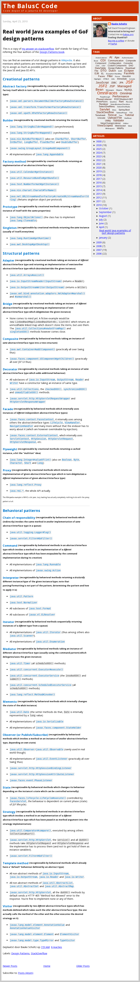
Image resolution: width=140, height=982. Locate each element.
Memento (10, 702)
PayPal (113, 43)
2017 (99, 178)
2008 (99, 246)
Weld (130, 126)
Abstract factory (15, 86)
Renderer (103, 104)
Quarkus (113, 102)
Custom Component (117, 65)
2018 (99, 175)
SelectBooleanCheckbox (120, 104)
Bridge (7, 304)
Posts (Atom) (25, 973)
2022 (99, 160)
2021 (99, 163)
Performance (121, 96)
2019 (99, 171)
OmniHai (126, 93)
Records (129, 102)
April (101, 227)
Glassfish (126, 76)
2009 (99, 242)
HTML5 (106, 79)
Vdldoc (126, 123)
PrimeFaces (102, 101)
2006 (99, 253)
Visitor (7, 906)
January (103, 237)
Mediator (9, 649)
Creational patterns (21, 79)
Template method (16, 863)
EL (102, 73)
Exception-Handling (114, 74)
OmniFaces (107, 93)
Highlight (97, 79)
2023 (99, 156)
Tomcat (112, 115)
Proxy (7, 470)
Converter (128, 63)
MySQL (128, 89)
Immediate (122, 79)
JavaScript (102, 82)
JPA (121, 82)
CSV (103, 66)
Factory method (14, 161)
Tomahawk (100, 115)
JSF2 (102, 86)
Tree (120, 115)
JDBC (114, 82)
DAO (131, 65)
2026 (99, 145)
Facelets (129, 73)
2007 (99, 249)
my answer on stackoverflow (38, 48)
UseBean (128, 118)
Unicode (101, 118)
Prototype (10, 207)
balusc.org (128, 34)
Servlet (105, 109)
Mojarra (119, 90)
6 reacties (56, 947)
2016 (99, 182)
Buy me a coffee (116, 40)
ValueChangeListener (110, 123)
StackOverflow (39, 953)
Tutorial (129, 115)
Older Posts (83, 966)
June (101, 223)
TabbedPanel (121, 113)
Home (46, 966)
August (103, 215)
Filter (110, 76)
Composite (10, 339)
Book (96, 61)
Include (132, 79)
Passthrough (105, 97)
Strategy (9, 812)
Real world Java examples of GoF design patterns (115, 231)
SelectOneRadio (123, 107)
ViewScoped (105, 125)
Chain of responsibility (19, 518)
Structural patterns (21, 253)
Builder (8, 120)
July (101, 219)
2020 (99, 167)
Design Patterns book (52, 52)
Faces (101, 76)
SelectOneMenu (107, 106)
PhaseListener (104, 99)
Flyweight (10, 449)
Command (10, 545)
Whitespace (110, 128)
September (105, 212)
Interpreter (11, 577)
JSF (129, 82)
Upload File (115, 117)
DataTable (100, 68)
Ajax (117, 57)
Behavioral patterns (21, 510)
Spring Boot (124, 110)
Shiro (114, 110)
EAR (120, 71)
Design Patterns (20, 953)
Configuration (115, 63)
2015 (99, 186)
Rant (121, 101)
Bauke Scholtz (119, 23)
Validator (118, 120)
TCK (131, 113)
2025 (99, 148)
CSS (97, 66)
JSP (112, 86)
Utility (108, 120)
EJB (97, 73)
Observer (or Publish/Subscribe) (25, 734)
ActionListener (101, 58)
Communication (115, 60)
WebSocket (120, 126)
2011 (99, 201)
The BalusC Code (30, 6)
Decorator (10, 369)
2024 (99, 152)
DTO (103, 70)
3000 (99, 141)
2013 (99, 193)
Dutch (112, 70)
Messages (110, 90)
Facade (8, 409)
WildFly (120, 128)
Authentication (127, 58)
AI (110, 57)
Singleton (10, 228)
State (7, 787)
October (103, 208)
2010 (99, 205)
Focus (117, 76)
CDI (103, 60)
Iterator (8, 622)
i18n (113, 79)
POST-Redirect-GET (123, 99)
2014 (99, 190)
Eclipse (129, 70)
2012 (99, 197)
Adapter (8, 260)
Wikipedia (66, 60)
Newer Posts (10, 966)
